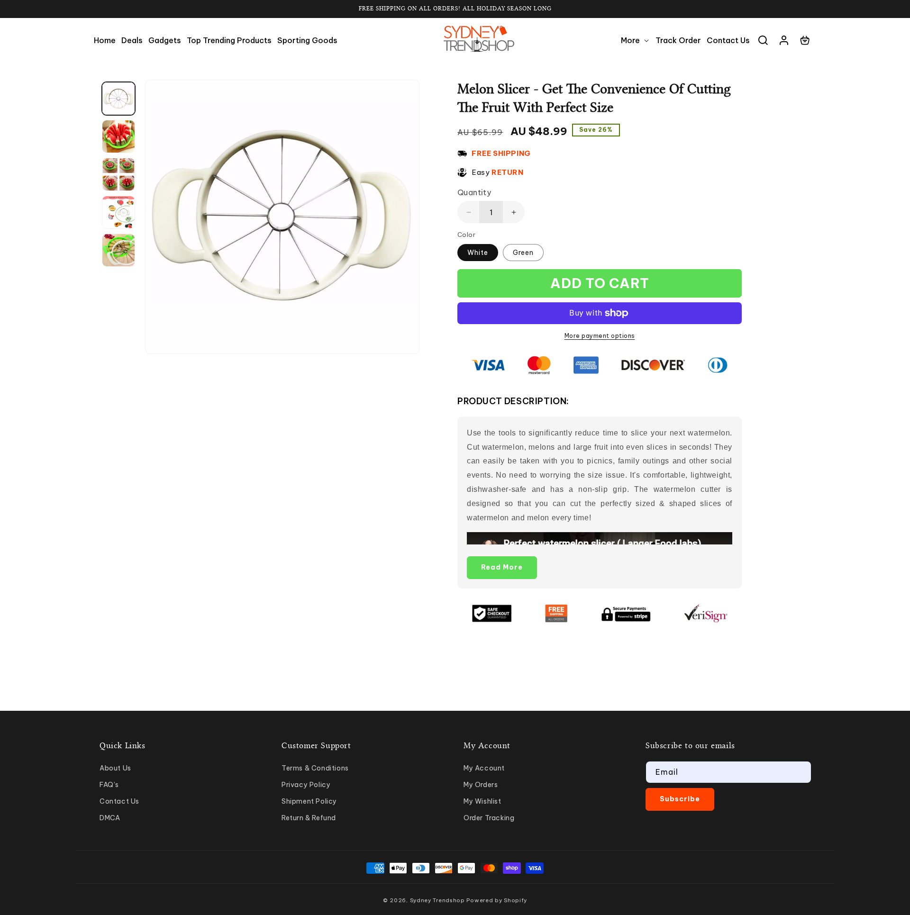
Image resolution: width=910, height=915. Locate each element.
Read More (502, 567)
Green (523, 252)
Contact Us (119, 801)
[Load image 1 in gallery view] (118, 98)
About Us (115, 768)
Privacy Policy (306, 784)
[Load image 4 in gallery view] (118, 212)
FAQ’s (109, 784)
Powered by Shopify (496, 900)
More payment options (599, 335)
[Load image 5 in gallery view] (118, 250)
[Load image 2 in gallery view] (118, 136)
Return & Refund (309, 818)
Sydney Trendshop (437, 900)
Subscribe (680, 799)
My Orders (481, 784)
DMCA (110, 818)
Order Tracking (489, 818)
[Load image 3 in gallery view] (118, 174)
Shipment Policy (309, 801)
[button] (635, 40)
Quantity (474, 192)
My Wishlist (482, 801)
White (477, 252)
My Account (484, 768)
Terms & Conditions (315, 768)
